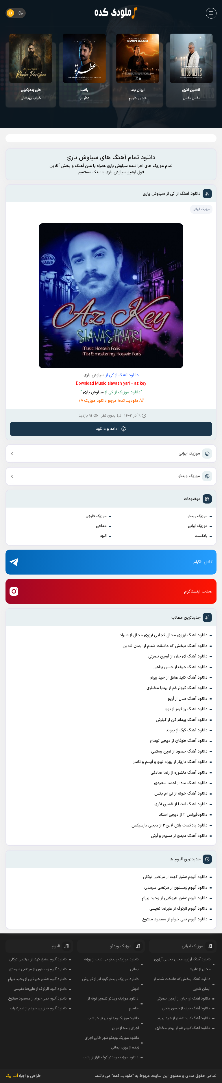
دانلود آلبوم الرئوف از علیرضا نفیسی (178, 909)
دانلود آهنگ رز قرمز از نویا (186, 709)
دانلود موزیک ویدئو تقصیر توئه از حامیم (113, 1003)
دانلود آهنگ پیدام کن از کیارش (182, 720)
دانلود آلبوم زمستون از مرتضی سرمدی (176, 888)
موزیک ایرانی (189, 453)
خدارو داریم (138, 94)
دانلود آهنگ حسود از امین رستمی (179, 751)
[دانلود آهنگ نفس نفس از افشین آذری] (191, 58)
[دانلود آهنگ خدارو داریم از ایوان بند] (137, 58)
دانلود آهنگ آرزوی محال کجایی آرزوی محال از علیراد (164, 635)
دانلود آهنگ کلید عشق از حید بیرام (179, 678)
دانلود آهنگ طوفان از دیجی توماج (179, 741)
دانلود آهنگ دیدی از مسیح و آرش (179, 836)
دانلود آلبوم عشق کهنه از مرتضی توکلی (175, 877)
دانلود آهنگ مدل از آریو (188, 699)
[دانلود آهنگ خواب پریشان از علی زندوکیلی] (30, 58)
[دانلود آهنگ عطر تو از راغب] (84, 58)
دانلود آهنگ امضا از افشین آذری (181, 804)
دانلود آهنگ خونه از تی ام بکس (181, 794)
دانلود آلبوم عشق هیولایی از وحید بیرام (175, 898)
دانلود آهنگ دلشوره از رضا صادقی (179, 773)
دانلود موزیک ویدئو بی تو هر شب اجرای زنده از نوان (113, 1023)
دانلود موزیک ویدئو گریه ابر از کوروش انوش (110, 984)
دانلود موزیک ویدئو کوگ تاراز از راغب (110, 1057)
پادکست (201, 536)
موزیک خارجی (96, 516)
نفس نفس (191, 94)
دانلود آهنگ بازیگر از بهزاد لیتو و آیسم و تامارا (170, 762)
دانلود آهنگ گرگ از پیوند (187, 730)
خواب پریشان (31, 94)
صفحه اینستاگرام (198, 591)
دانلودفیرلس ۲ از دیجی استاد (183, 815)
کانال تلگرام (202, 562)
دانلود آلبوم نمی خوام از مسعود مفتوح (175, 919)
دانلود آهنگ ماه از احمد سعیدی (181, 783)
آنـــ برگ (11, 1076)
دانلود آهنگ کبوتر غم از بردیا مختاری (177, 688)
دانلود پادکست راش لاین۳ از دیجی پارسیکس (170, 825)
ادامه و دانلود (107, 429)
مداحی (101, 526)
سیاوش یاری (94, 375)
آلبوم (103, 536)
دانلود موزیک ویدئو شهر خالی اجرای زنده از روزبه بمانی (112, 1043)
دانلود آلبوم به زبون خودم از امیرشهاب (38, 1008)
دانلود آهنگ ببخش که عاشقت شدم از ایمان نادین (165, 646)
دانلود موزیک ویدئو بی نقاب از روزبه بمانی (111, 964)
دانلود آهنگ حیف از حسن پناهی (180, 667)
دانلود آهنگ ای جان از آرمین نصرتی (178, 656)
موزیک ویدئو (189, 476)
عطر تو (84, 94)
